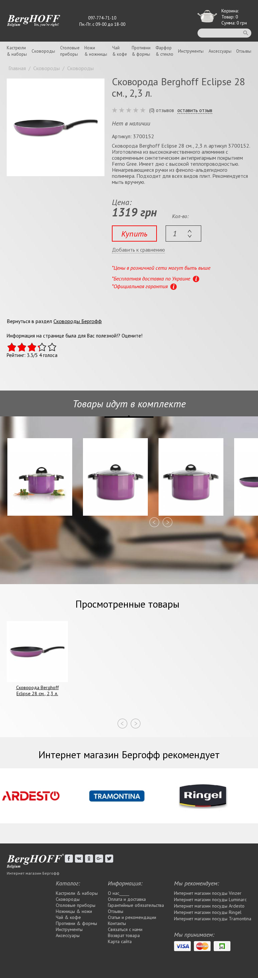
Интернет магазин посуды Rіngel (208, 912)
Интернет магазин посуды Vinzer (208, 893)
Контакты (117, 923)
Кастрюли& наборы (17, 51)
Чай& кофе (119, 51)
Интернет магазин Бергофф (33, 873)
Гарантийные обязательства (136, 905)
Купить (134, 233)
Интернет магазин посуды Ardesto (209, 906)
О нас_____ (118, 893)
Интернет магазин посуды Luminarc (210, 899)
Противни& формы (141, 51)
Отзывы (243, 51)
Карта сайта (120, 941)
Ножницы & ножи (74, 911)
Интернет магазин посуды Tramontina (212, 919)
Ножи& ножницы (95, 51)
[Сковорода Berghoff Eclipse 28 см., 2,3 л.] (55, 127)
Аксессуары (220, 51)
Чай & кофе (68, 917)
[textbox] (183, 233)
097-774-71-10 (102, 18)
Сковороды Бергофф (77, 321)
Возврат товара (124, 935)
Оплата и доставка (127, 899)
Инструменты (191, 51)
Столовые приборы (75, 905)
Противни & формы (76, 923)
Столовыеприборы (70, 51)
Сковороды (43, 51)
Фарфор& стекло (164, 51)
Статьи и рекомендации (132, 917)
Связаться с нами (125, 929)
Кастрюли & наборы (77, 893)
